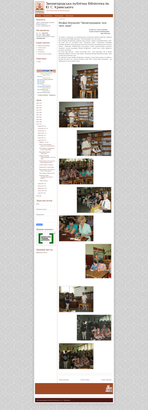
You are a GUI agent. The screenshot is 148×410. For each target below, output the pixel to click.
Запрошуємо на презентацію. (46, 167)
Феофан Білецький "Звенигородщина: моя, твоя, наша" (47, 157)
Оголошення (41, 52)
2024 (37, 108)
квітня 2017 (41, 186)
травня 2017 (41, 183)
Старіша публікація (106, 380)
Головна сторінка (85, 380)
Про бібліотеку (48, 16)
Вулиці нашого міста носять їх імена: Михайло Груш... (47, 161)
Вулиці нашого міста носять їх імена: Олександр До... (47, 170)
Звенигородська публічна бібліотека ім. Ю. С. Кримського (77, 5)
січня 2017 (40, 193)
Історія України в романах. (46, 164)
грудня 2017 (41, 126)
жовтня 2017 (41, 131)
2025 (37, 105)
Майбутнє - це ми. (44, 142)
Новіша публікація (64, 380)
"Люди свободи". (43, 180)
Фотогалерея (69, 16)
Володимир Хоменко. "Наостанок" (44, 152)
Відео (39, 61)
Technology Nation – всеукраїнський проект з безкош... (46, 177)
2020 (37, 117)
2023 (37, 110)
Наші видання (59, 16)
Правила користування (44, 45)
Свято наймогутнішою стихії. (47, 173)
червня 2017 (41, 140)
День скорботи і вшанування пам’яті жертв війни (46, 148)
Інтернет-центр (42, 47)
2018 (37, 122)
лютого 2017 (41, 190)
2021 (37, 115)
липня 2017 (41, 138)
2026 (37, 103)
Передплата (41, 49)
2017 (37, 124)
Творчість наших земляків (44, 54)
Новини (38, 16)
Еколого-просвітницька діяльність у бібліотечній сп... (47, 145)
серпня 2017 (41, 135)
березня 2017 (41, 188)
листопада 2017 (42, 128)
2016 (37, 196)
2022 (37, 112)
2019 (37, 119)
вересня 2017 (41, 133)
